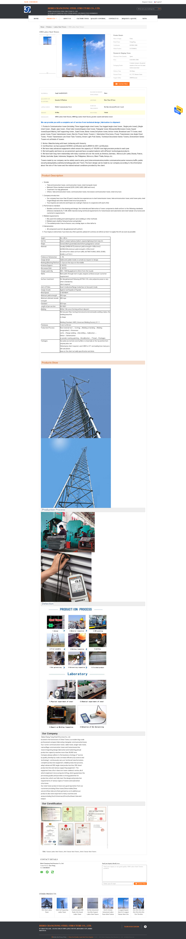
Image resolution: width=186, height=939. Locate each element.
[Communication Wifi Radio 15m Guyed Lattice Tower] (77, 903)
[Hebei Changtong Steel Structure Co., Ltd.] (36, 9)
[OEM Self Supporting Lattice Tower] (62, 903)
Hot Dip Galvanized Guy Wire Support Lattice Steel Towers (93, 912)
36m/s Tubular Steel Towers (88, 851)
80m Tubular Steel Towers (71, 851)
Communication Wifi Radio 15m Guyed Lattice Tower (77, 912)
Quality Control (98, 18)
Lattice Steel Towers (60, 27)
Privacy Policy (63, 937)
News (144, 18)
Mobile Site (56, 937)
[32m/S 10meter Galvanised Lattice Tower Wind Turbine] (107, 903)
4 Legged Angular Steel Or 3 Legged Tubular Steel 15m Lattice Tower (123, 913)
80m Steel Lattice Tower (47, 911)
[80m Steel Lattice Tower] (46, 903)
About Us (67, 18)
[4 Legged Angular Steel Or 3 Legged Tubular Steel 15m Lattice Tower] (123, 903)
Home (36, 18)
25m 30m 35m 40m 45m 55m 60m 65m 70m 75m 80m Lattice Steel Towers (138, 913)
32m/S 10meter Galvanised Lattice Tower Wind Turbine (108, 912)
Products (51, 18)
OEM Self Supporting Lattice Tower (62, 911)
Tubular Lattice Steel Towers (54, 851)
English (158, 2)
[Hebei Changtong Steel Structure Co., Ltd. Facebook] (145, 926)
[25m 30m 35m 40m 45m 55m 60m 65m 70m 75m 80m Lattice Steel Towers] (138, 903)
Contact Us (113, 18)
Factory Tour (83, 18)
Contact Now (123, 84)
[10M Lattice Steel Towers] (47, 40)
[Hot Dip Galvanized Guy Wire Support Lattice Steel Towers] (92, 903)
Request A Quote (147, 2)
